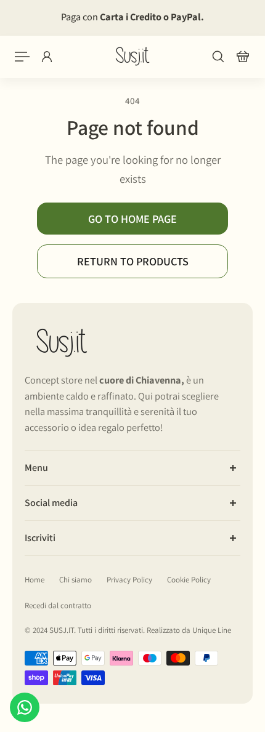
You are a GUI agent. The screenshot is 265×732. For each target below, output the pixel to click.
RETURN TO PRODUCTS (133, 261)
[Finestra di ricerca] (218, 56)
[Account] (47, 56)
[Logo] (132, 56)
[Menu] (22, 56)
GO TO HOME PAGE (132, 218)
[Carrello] (242, 56)
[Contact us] (24, 707)
